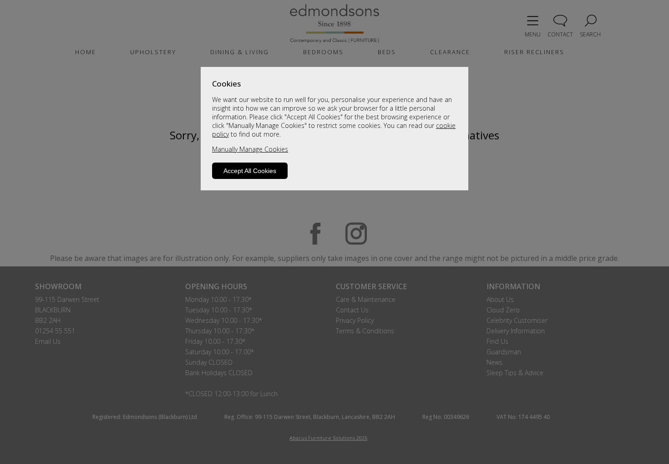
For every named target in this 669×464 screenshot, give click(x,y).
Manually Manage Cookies (250, 149)
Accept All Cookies (249, 170)
